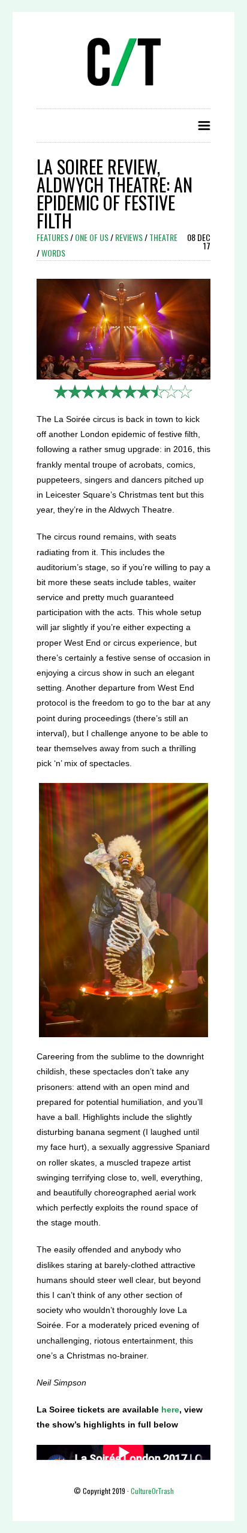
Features (52, 237)
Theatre (163, 237)
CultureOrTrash (152, 1491)
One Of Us (92, 237)
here (170, 1409)
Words (53, 252)
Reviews (129, 237)
